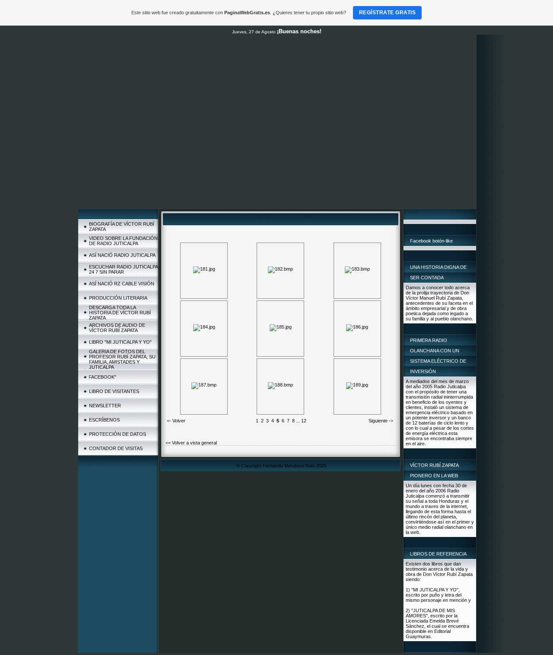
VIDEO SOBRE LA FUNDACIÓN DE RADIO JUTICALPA (123, 241)
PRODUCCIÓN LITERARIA (118, 297)
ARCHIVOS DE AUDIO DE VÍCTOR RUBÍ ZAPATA (117, 328)
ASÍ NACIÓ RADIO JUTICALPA (122, 255)
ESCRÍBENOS (104, 419)
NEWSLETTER (105, 405)
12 (303, 420)
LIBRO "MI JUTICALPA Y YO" (120, 342)
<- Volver (176, 420)
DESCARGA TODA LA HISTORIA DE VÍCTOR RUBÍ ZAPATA (120, 312)
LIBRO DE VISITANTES (114, 391)
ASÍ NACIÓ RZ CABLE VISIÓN (121, 283)
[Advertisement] (277, 144)
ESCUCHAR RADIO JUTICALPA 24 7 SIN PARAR (123, 269)
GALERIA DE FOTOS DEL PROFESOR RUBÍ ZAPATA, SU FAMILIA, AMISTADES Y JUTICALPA (122, 359)
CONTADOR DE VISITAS (116, 448)
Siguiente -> (381, 420)
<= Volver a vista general (191, 442)
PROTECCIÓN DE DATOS (117, 434)
